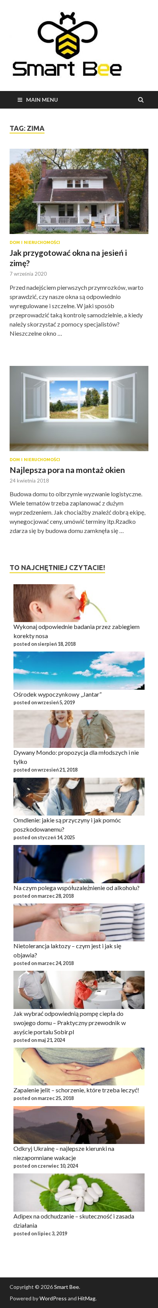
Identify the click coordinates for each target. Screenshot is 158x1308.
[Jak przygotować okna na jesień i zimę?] (79, 194)
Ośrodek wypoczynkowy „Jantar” (57, 694)
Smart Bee (66, 1287)
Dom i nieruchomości (35, 242)
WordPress (53, 1298)
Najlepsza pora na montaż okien (67, 469)
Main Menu (42, 99)
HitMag (86, 1298)
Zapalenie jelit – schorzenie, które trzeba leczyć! (76, 1090)
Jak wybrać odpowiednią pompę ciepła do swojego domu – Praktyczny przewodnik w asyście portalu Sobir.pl (69, 1022)
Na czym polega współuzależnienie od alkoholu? (76, 887)
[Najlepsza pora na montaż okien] (79, 412)
